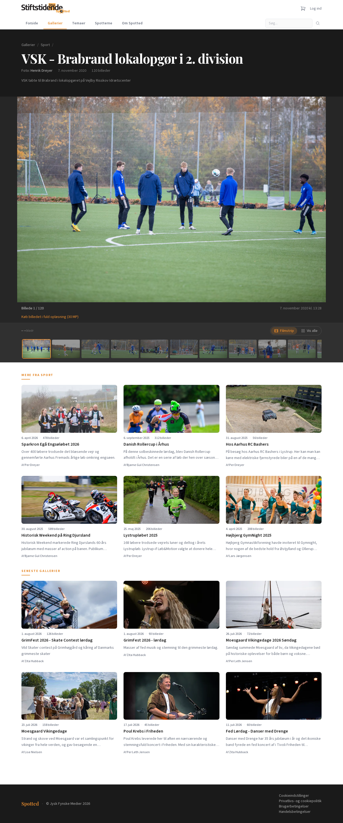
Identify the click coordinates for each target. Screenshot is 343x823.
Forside (32, 23)
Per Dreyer (32, 465)
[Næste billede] (315, 199)
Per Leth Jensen (240, 661)
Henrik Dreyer (42, 70)
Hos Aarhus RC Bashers (247, 444)
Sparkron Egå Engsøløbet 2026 (50, 444)
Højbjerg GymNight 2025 (248, 535)
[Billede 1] (36, 349)
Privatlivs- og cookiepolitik (300, 801)
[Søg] (318, 23)
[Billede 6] (184, 349)
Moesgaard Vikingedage (44, 731)
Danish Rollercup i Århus (146, 444)
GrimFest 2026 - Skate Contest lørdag (56, 640)
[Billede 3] (95, 349)
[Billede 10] (302, 349)
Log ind (316, 8)
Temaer (78, 23)
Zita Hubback (34, 661)
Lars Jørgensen (240, 556)
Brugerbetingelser (294, 806)
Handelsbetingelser (295, 811)
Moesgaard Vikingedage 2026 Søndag (261, 640)
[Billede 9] (272, 349)
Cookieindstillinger (294, 795)
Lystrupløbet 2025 (141, 535)
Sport (45, 45)
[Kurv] (303, 8)
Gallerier (55, 23)
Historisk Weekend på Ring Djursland (55, 535)
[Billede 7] (213, 349)
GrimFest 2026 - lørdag (145, 640)
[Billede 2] (66, 349)
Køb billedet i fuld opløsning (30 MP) (50, 317)
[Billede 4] (125, 349)
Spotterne (103, 23)
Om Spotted (132, 23)
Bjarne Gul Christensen (143, 465)
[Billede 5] (154, 349)
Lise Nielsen (33, 752)
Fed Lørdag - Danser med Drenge (257, 731)
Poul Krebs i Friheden (143, 731)
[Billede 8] (243, 349)
